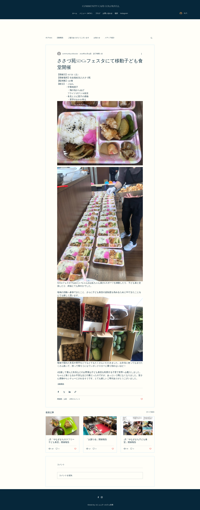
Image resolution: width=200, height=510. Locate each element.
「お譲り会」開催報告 (96, 439)
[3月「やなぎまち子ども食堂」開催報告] (137, 425)
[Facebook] (98, 497)
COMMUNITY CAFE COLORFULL (100, 6)
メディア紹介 (109, 38)
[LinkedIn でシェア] (70, 392)
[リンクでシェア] (75, 392)
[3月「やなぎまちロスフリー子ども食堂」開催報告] (62, 425)
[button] (151, 38)
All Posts (49, 38)
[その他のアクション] (141, 53)
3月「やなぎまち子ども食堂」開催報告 (135, 440)
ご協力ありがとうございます (78, 38)
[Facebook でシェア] (58, 392)
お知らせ (97, 38)
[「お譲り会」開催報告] (100, 425)
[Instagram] (102, 497)
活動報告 (60, 38)
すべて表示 (150, 412)
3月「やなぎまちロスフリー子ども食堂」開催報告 (61, 440)
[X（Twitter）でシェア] (64, 392)
